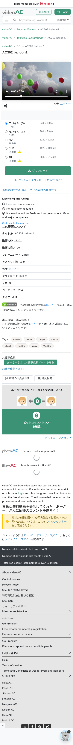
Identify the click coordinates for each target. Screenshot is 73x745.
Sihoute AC (8, 693)
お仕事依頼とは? (12, 368)
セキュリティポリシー (15, 606)
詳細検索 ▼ (63, 20)
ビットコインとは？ (57, 437)
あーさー (14, 268)
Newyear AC (9, 704)
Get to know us (11, 579)
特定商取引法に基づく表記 (18, 595)
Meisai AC (8, 720)
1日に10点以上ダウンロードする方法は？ (38, 179)
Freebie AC (9, 698)
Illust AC (7, 682)
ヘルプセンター (57, 521)
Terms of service (12, 665)
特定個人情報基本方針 (15, 590)
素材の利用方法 (11, 190)
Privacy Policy (10, 584)
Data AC (7, 715)
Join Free (7, 618)
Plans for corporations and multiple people (27, 646)
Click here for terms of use (15, 223)
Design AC (8, 709)
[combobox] (37, 19)
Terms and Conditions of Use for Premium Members (33, 670)
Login (65, 11)
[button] (45, 12)
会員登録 (44, 11)
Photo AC (7, 688)
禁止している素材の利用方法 (39, 190)
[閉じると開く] (2, 725)
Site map (7, 600)
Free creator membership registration (24, 628)
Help (5, 659)
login (21, 493)
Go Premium (9, 623)
